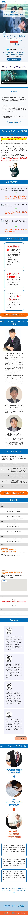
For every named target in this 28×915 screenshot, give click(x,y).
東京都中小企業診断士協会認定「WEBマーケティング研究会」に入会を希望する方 (14, 139)
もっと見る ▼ (20, 738)
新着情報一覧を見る (14, 122)
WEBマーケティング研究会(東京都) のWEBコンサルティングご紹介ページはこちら (14, 890)
